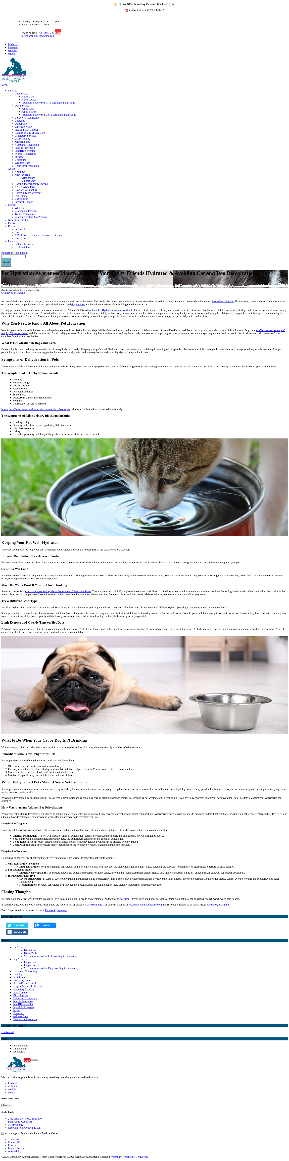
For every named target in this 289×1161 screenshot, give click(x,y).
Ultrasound (20, 159)
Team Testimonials (24, 214)
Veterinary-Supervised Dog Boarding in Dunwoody (48, 114)
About (11, 168)
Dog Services (22, 105)
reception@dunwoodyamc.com (38, 35)
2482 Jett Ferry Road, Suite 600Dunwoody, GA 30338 (25, 1120)
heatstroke (125, 898)
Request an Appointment (14, 252)
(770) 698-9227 (46, 32)
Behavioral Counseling (27, 117)
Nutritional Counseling (27, 144)
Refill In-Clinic (23, 247)
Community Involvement (28, 192)
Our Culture (21, 195)
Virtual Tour (21, 198)
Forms (11, 223)
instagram (13, 47)
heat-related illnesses (223, 301)
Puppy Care (27, 108)
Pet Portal (20, 229)
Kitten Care (27, 96)
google (11, 53)
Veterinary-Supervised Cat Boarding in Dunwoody (48, 102)
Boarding (20, 120)
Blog (17, 232)
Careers (12, 205)
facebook (13, 44)
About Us (20, 171)
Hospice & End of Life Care (30, 132)
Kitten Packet (28, 99)
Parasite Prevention (25, 147)
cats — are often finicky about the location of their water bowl (58, 591)
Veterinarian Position (26, 211)
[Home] (13, 81)
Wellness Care (22, 162)
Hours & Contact (24, 15)
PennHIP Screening (25, 150)
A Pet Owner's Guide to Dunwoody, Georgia (38, 235)
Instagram (223, 904)
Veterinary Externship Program (31, 217)
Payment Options (24, 201)
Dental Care (21, 123)
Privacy (12, 1145)
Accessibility (15, 1151)
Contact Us (14, 1142)
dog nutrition (78, 304)
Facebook (212, 904)
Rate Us (7, 1105)
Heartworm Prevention (27, 165)
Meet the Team (22, 174)
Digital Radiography (25, 153)
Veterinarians (28, 177)
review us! (8, 1032)
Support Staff (28, 180)
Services (12, 90)
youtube (12, 50)
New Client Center (18, 220)
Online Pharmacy (24, 244)
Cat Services (21, 93)
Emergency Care (23, 126)
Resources (13, 226)
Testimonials (14, 1139)
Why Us (19, 208)
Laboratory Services (25, 135)
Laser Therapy (22, 138)
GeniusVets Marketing (13, 292)
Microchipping (22, 141)
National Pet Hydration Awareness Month (110, 310)
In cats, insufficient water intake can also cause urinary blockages (35, 409)
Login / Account (16, 1148)
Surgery (19, 156)
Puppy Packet (28, 111)
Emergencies (21, 238)
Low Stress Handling (26, 189)
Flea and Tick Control (26, 129)
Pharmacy (13, 241)
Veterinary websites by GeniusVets (129, 1156)
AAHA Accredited (25, 186)
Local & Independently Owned (31, 183)
